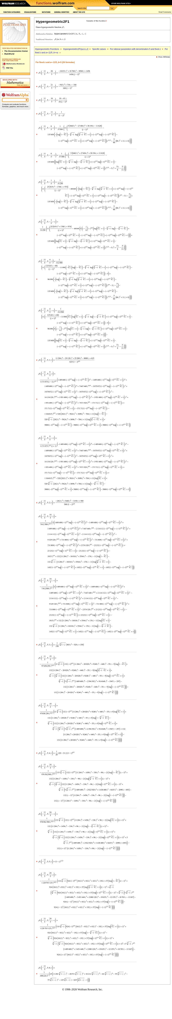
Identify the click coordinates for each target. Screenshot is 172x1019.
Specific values (99, 49)
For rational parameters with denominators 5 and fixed (135, 49)
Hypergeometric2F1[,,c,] (75, 49)
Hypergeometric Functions (47, 49)
